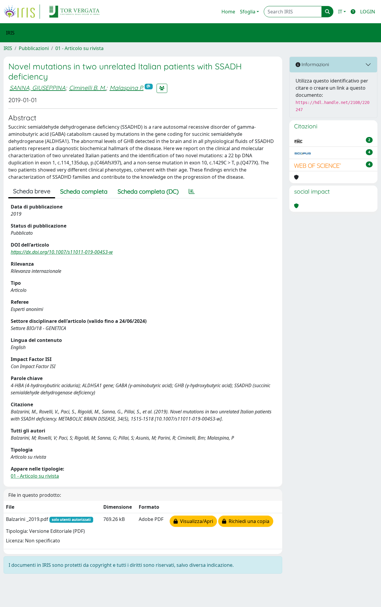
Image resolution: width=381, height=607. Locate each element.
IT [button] (340, 11)
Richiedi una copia (247, 521)
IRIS (8, 48)
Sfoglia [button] (247, 11)
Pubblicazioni (34, 48)
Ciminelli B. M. (87, 87)
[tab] (192, 191)
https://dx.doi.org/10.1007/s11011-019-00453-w (62, 252)
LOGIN (367, 11)
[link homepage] (22, 11)
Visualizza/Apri (195, 521)
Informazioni (314, 64)
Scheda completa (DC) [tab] (148, 191)
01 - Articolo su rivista (79, 48)
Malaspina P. (126, 87)
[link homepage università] (74, 11)
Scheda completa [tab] (83, 191)
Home (228, 11)
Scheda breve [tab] (31, 191)
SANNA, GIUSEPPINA (37, 87)
